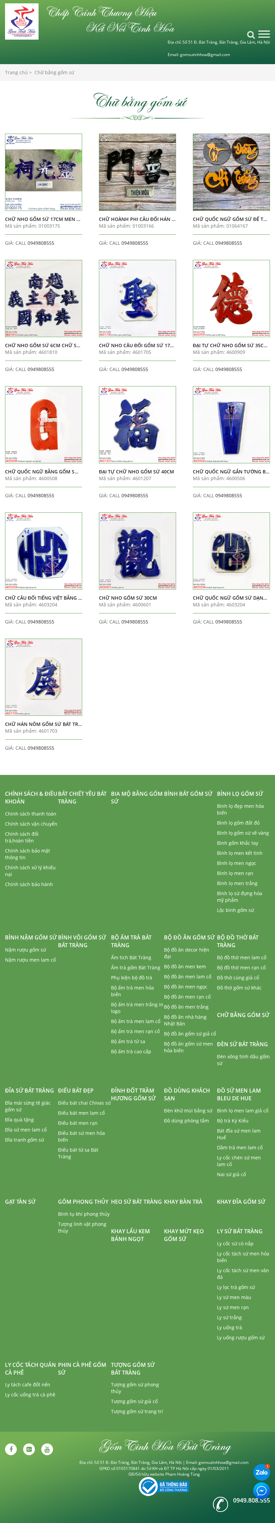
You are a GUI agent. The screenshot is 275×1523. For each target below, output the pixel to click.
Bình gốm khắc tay (237, 843)
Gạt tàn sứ (20, 1201)
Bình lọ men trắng (237, 883)
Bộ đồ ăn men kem (185, 966)
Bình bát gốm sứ (188, 793)
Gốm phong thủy (83, 1201)
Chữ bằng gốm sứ (243, 1015)
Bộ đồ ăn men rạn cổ (187, 997)
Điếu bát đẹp (76, 1090)
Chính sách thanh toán (30, 814)
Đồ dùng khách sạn (187, 1094)
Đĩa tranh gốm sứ (24, 1140)
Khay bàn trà (183, 1201)
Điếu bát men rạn (78, 1123)
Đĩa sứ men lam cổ (26, 1129)
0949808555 (41, 243)
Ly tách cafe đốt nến (27, 1384)
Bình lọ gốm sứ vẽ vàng (243, 833)
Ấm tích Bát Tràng (131, 957)
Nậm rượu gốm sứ (25, 950)
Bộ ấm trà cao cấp (131, 1051)
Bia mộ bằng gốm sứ (137, 797)
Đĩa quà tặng (19, 1119)
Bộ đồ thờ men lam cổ (241, 957)
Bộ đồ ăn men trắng (186, 1007)
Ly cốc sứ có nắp (235, 1243)
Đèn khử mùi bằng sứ (188, 1110)
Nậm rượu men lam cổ (30, 960)
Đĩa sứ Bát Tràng (29, 1090)
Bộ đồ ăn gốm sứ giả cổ (190, 1033)
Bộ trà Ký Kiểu (233, 1120)
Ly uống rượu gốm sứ (241, 1337)
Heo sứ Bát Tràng (136, 1201)
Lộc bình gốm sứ (235, 910)
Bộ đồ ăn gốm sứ (189, 937)
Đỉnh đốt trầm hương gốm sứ (133, 1094)
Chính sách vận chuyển (31, 824)
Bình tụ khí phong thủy (84, 1214)
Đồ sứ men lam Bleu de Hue (239, 1094)
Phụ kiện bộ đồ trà (131, 977)
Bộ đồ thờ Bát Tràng (238, 941)
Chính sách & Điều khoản (31, 797)
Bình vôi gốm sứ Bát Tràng (82, 941)
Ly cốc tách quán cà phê (30, 1368)
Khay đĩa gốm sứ (241, 1201)
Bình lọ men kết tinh (240, 853)
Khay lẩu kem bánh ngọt (130, 1235)
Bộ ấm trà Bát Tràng (131, 941)
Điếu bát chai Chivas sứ (84, 1103)
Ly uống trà (229, 1327)
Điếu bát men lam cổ (81, 1113)
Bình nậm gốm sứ (31, 937)
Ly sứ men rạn (233, 1307)
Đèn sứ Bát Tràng (242, 1044)
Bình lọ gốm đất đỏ (238, 823)
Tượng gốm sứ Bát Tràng (133, 1368)
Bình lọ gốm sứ (240, 793)
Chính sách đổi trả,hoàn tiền (22, 837)
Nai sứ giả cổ (231, 1174)
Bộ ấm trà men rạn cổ (135, 1031)
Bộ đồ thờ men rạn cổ (241, 967)
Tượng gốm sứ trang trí (137, 1411)
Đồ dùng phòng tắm (186, 1120)
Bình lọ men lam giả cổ (242, 1110)
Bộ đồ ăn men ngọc (185, 986)
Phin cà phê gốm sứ (82, 1368)
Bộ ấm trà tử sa (128, 1041)
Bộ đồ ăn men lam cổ (187, 976)
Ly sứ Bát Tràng (240, 1231)
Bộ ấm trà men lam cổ (135, 1021)
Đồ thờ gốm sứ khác (239, 987)
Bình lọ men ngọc (236, 863)
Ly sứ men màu (234, 1297)
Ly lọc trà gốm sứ (236, 1287)
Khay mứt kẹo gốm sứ (184, 1235)
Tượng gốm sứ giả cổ (134, 1401)
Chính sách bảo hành (29, 884)
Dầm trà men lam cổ (240, 1147)
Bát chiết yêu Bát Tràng (82, 797)
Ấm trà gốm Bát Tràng (135, 967)
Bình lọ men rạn (235, 873)
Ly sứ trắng (229, 1317)
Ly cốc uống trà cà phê (30, 1394)
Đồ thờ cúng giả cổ (238, 977)
